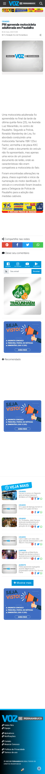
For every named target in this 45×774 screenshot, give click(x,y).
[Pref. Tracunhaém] (22, 295)
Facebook (8, 266)
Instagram (17, 266)
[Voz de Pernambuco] (22, 3)
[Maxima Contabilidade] (22, 207)
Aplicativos (9, 733)
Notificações (10, 736)
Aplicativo (36, 266)
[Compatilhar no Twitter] (27, 245)
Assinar (36, 271)
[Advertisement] (22, 94)
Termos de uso (11, 752)
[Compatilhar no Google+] (7, 245)
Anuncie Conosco (12, 744)
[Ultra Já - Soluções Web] (22, 769)
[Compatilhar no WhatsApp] (38, 245)
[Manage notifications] (39, 768)
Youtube (27, 266)
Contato (7, 741)
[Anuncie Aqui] (22, 337)
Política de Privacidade (14, 749)
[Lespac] (22, 416)
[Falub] (22, 10)
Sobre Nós (9, 725)
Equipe (7, 728)
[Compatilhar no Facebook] (17, 245)
